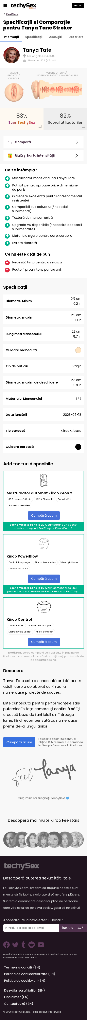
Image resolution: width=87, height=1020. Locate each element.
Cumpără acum (44, 515)
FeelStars (12, 14)
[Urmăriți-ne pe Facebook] (7, 946)
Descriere (76, 37)
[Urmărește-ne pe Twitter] (16, 946)
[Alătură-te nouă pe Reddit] (31, 946)
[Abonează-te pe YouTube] (40, 946)
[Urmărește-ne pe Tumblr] (24, 946)
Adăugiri (55, 37)
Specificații (33, 37)
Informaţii (11, 37)
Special (78, 5)
